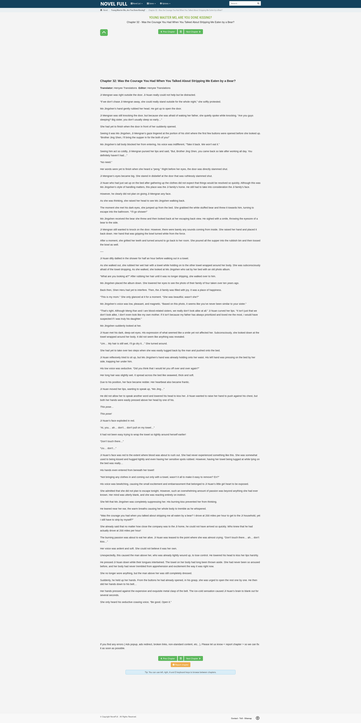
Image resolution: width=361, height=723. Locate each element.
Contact (234, 718)
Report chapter (182, 664)
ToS (241, 718)
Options (165, 3)
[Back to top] (257, 718)
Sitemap (248, 718)
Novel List (137, 3)
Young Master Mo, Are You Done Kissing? (180, 17)
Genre (151, 3)
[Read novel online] (114, 3)
